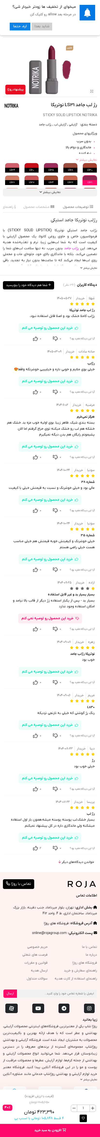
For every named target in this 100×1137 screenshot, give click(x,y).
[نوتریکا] (11, 105)
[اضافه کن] (93, 1108)
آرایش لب (60, 125)
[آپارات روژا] (11, 1008)
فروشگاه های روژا (56, 923)
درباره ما (91, 954)
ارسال (10, 993)
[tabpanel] (50, 244)
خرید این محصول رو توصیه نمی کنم (47, 618)
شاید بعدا (41, 26)
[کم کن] (74, 1108)
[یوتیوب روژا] (38, 1008)
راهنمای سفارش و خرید (80, 970)
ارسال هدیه (39, 970)
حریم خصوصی (37, 947)
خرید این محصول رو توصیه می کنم (47, 328)
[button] (83, 1118)
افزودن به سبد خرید (48, 1130)
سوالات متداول (37, 978)
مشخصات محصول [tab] (36, 207)
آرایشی (73, 125)
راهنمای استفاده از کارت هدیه (76, 978)
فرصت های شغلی (35, 954)
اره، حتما (20, 26)
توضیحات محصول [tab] (76, 207)
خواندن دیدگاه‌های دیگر (77, 862)
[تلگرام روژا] (63, 1008)
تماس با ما (89, 947)
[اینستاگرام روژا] (89, 1008)
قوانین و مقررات (36, 963)
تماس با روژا (20, 883)
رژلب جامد (45, 125)
